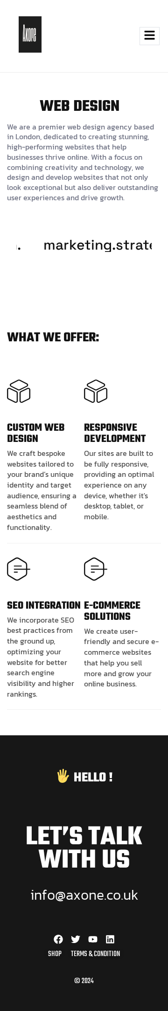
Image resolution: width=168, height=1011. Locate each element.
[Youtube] (93, 939)
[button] (127, 36)
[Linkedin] (110, 939)
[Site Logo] (30, 50)
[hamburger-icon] (150, 36)
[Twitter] (75, 939)
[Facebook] (58, 939)
